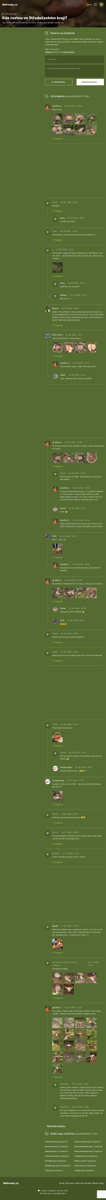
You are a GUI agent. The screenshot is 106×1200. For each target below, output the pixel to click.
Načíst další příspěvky (56, 1126)
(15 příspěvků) (85, 1166)
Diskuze (95, 1183)
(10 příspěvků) (87, 1142)
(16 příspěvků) (57, 1166)
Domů (61, 1183)
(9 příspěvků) (55, 1161)
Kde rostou (70, 1183)
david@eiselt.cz (60, 1193)
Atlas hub (79, 1183)
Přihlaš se (49, 52)
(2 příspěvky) (57, 1146)
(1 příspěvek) (88, 1146)
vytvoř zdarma (68, 52)
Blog (101, 1183)
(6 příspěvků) (56, 1142)
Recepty (87, 1183)
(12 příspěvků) (56, 1151)
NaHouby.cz (10, 4)
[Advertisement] (21, 69)
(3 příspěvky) (57, 1156)
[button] (95, 4)
